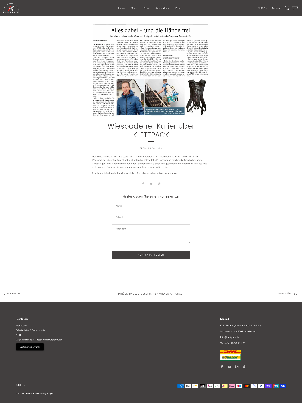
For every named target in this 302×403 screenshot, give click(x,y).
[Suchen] (287, 8)
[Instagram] (236, 366)
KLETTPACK (28, 393)
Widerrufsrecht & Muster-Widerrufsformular (39, 339)
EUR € (261, 8)
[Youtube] (229, 366)
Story (146, 8)
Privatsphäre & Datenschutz (30, 330)
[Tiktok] (244, 366)
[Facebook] (221, 366)
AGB (18, 335)
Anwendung (162, 8)
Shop (134, 8)
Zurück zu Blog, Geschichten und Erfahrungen (151, 293)
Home (121, 8)
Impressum (21, 325)
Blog (178, 8)
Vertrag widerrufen (30, 346)
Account (276, 8)
